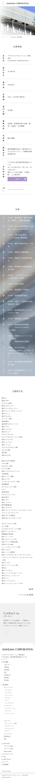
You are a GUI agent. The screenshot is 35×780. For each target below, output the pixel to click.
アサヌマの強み (8, 746)
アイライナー (9, 690)
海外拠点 (6, 680)
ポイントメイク (8, 687)
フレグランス (8, 734)
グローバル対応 (8, 748)
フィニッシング (9, 713)
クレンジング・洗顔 (11, 723)
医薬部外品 (7, 736)
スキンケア (7, 720)
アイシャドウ (9, 695)
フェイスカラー (9, 703)
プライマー (8, 711)
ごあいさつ (7, 664)
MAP (17, 179)
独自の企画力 (8, 751)
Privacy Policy (6, 771)
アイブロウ (8, 692)
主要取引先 (7, 675)
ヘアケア (6, 731)
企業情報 (6, 669)
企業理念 (6, 667)
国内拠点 (6, 677)
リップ (7, 700)
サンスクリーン (9, 726)
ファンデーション (10, 708)
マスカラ (7, 698)
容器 (5, 739)
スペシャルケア (9, 728)
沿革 (5, 672)
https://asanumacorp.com (16, 189)
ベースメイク (8, 705)
